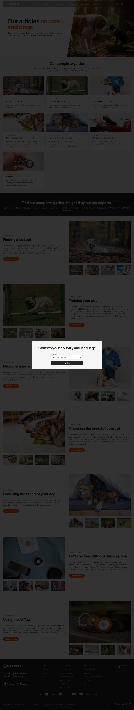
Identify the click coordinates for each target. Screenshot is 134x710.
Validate (67, 363)
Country (54, 354)
